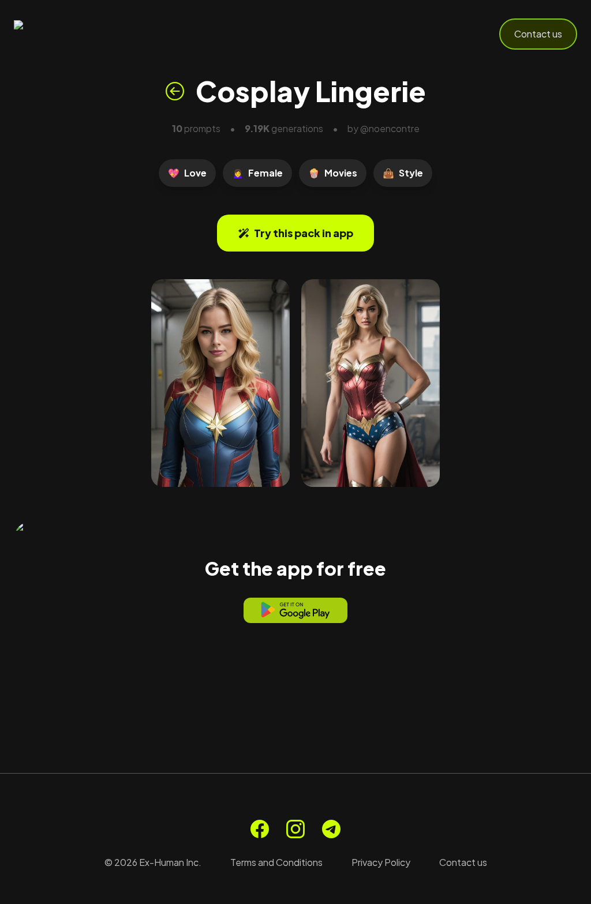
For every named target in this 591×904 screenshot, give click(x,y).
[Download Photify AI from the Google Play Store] (295, 610)
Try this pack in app (303, 232)
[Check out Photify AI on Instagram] (295, 829)
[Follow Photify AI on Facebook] (259, 829)
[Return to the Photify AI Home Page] (70, 34)
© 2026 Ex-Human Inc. (152, 862)
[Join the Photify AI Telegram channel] (331, 829)
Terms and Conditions (276, 862)
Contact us (538, 34)
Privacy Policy (380, 862)
